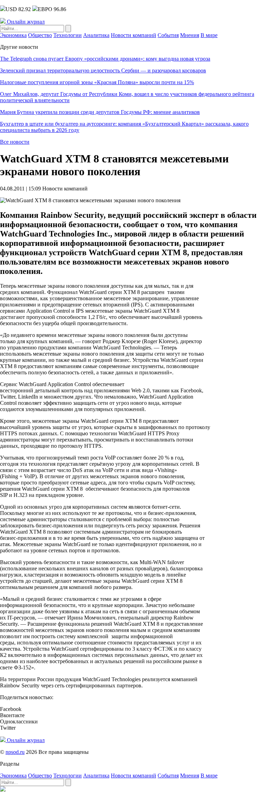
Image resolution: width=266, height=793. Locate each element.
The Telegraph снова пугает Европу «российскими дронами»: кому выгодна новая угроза (105, 59)
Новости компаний (133, 35)
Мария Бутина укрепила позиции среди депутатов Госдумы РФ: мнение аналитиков (100, 112)
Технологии (67, 35)
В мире (209, 35)
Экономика (13, 35)
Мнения (189, 35)
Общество (40, 35)
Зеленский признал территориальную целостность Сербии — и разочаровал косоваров (103, 70)
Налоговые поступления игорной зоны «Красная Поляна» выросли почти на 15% (97, 82)
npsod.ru (15, 752)
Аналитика (96, 35)
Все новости (14, 142)
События (168, 35)
